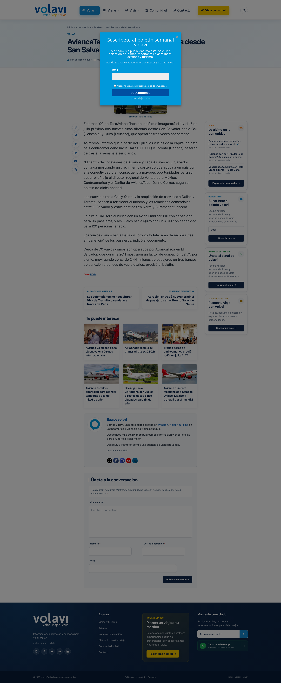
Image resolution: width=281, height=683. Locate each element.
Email (115, 69)
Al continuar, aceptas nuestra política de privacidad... (142, 85)
